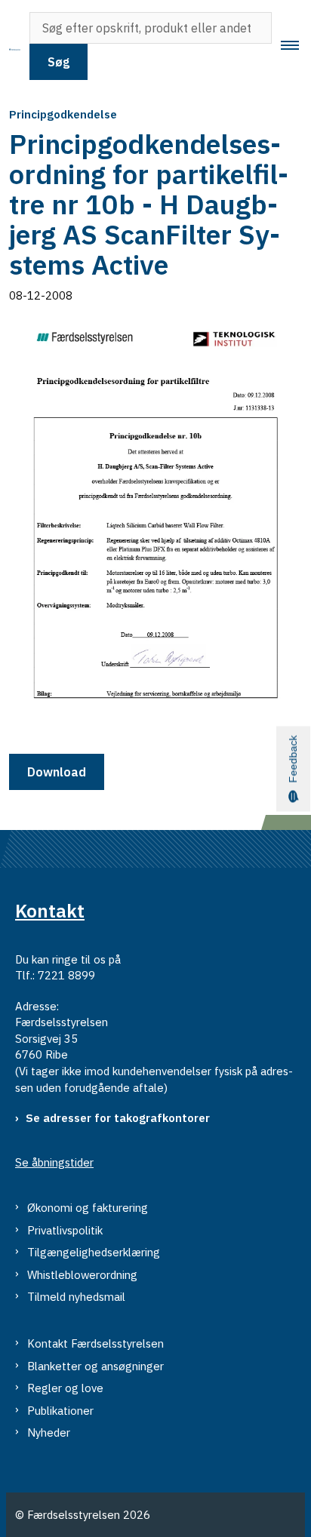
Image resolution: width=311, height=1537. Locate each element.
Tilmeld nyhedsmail (76, 1297)
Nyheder (48, 1432)
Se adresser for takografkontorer (118, 1118)
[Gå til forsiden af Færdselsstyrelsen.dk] (10, 46)
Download (56, 771)
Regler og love (65, 1388)
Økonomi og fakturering (87, 1207)
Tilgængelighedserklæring (93, 1252)
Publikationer (60, 1410)
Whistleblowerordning (82, 1275)
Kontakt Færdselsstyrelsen (95, 1343)
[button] (296, 46)
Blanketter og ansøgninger (95, 1366)
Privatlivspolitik (65, 1230)
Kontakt (50, 911)
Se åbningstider (54, 1162)
